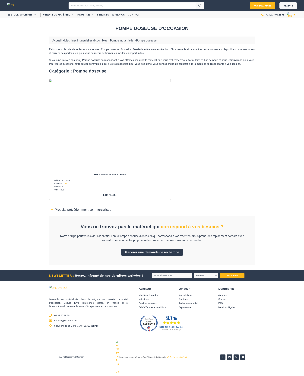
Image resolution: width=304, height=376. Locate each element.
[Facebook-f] (222, 357)
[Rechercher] (200, 5)
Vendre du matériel (56, 14)
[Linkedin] (229, 357)
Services (103, 14)
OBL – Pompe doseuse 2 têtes (110, 174)
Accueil (57, 40)
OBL (65, 183)
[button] (291, 14)
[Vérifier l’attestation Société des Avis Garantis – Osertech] (117, 371)
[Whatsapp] (236, 357)
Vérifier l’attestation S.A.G (177, 357)
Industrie (83, 14)
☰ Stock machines (20, 14)
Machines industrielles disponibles (85, 40)
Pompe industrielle (121, 40)
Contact (133, 14)
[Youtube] (242, 357)
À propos (118, 14)
